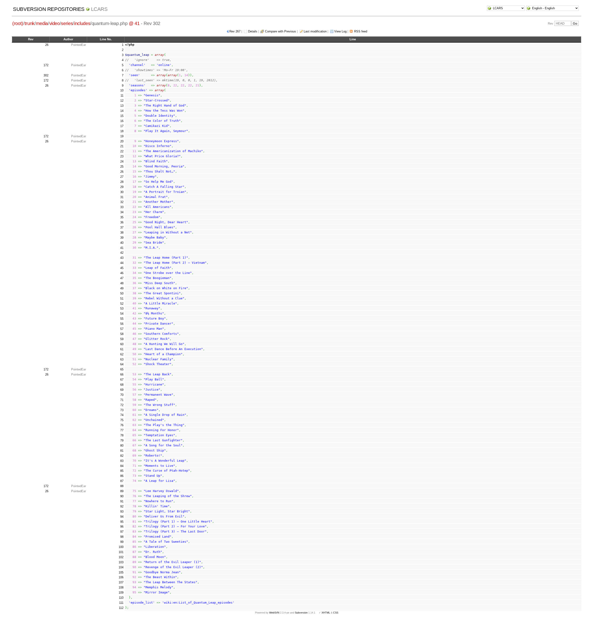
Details (252, 31)
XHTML (326, 612)
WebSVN (274, 612)
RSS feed (360, 31)
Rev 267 (234, 31)
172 (46, 65)
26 (46, 45)
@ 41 (134, 23)
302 (46, 75)
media (42, 23)
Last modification (315, 31)
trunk (30, 23)
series (67, 23)
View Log (340, 31)
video (54, 23)
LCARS (99, 9)
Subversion (301, 612)
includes (82, 23)
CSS (335, 612)
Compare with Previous (280, 31)
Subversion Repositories (49, 9)
